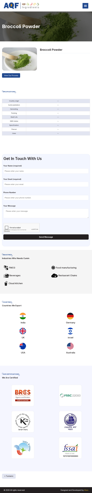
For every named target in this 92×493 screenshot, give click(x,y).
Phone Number (9, 192)
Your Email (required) (12, 179)
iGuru (86, 490)
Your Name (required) (12, 166)
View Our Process (11, 75)
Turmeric (9, 476)
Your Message (9, 206)
